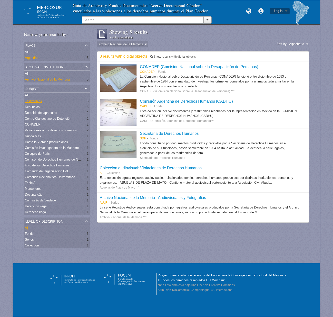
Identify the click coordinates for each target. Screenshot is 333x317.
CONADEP (32, 124)
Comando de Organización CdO (47, 171)
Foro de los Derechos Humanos (47, 165)
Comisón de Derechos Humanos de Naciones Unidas (62, 159)
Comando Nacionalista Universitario (50, 177)
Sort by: (282, 44)
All (27, 52)
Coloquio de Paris (37, 153)
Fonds (29, 233)
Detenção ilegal (36, 212)
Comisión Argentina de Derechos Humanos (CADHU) (186, 101)
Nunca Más (33, 136)
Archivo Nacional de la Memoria (47, 79)
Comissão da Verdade (40, 200)
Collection (32, 245)
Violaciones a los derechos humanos (51, 130)
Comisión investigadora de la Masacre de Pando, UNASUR (66, 148)
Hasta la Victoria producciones (46, 142)
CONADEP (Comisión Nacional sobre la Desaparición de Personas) (199, 66)
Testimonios (33, 101)
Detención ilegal (36, 206)
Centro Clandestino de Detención (48, 118)
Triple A (30, 183)
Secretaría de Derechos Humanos (169, 133)
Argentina (31, 58)
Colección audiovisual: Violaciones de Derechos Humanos (151, 168)
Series (29, 239)
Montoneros (33, 188)
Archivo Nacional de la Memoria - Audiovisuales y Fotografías (153, 197)
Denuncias (32, 107)
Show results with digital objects (174, 56)
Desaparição (33, 194)
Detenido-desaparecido (41, 113)
